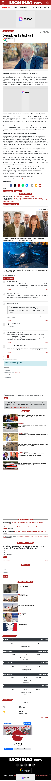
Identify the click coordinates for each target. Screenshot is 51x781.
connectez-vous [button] (17, 372)
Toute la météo (44, 717)
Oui (4, 550)
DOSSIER (19, 584)
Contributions (8, 31)
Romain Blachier (22, 179)
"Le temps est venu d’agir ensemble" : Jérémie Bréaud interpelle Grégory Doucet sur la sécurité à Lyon (31, 454)
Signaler (46, 289)
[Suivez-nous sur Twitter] (21, 766)
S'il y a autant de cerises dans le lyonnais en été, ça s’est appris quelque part (28, 198)
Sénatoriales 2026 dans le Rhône (26, 605)
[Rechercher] (47, 3)
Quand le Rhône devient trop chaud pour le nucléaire (23, 196)
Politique (32, 7)
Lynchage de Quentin (23, 624)
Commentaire (7, 375)
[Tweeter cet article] (15, 185)
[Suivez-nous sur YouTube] (29, 766)
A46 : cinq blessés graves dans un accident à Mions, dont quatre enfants (32, 425)
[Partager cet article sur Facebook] (11, 185)
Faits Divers (38, 7)
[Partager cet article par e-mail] (36, 185)
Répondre (9, 289)
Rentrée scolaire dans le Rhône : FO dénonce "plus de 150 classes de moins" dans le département (32, 416)
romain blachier (8, 191)
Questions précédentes (6, 560)
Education (20, 414)
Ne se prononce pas (7, 554)
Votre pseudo (7, 367)
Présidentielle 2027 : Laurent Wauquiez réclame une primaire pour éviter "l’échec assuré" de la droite (32, 435)
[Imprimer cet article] (32, 185)
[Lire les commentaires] (40, 185)
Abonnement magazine (6, 7)
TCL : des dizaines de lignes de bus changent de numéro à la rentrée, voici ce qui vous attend (32, 464)
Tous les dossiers (43, 633)
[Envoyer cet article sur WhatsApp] (23, 185)
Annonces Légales (23, 7)
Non (4, 552)
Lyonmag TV (46, 7)
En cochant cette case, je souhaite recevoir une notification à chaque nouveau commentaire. (24, 395)
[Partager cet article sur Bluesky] (27, 185)
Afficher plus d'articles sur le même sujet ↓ (10, 204)
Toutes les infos (44, 472)
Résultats (46, 560)
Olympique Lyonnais (22, 615)
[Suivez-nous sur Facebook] (17, 736)
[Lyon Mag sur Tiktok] (33, 766)
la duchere (18, 191)
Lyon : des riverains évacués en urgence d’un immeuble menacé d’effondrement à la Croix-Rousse (33, 444)
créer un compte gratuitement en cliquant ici (19, 407)
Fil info (15, 7)
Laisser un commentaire (8, 278)
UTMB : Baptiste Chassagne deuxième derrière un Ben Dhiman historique (30, 531)
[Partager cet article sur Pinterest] (19, 185)
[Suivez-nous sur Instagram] (25, 766)
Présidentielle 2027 (22, 596)
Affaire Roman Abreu (23, 586)
